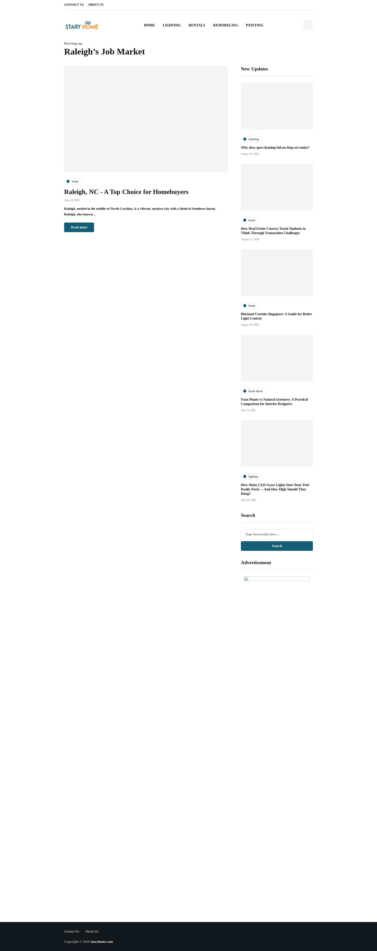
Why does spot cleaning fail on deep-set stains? (275, 147)
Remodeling (225, 25)
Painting (254, 25)
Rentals (196, 25)
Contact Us (74, 4)
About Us (96, 4)
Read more (79, 227)
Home (149, 25)
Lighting (172, 25)
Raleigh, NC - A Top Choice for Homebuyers (126, 191)
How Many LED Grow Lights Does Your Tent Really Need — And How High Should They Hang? (275, 489)
